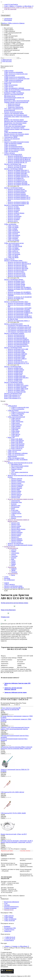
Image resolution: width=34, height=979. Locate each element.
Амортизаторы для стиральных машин (15, 115)
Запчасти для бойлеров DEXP (13, 154)
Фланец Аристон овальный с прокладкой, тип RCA (16, 842)
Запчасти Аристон (16, 478)
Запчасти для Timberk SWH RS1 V (18, 175)
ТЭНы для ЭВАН (13, 256)
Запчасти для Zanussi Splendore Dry (18, 195)
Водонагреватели (13, 548)
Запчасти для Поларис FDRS (16, 357)
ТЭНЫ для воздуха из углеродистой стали (16, 78)
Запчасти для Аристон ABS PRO (17, 267)
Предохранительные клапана (20, 466)
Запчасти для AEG (13, 206)
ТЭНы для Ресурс (13, 251)
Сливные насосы (16, 513)
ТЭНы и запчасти (9, 153)
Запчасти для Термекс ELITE (16, 286)
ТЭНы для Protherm (13, 244)
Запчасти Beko (15, 527)
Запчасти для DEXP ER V (15, 156)
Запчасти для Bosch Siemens (16, 213)
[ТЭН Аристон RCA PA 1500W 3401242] (8, 790)
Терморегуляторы (16, 469)
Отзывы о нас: (5, 617)
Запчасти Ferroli (16, 492)
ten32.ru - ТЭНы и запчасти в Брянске (13, 895)
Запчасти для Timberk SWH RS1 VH (18, 176)
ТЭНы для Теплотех (14, 252)
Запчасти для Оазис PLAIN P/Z (17, 165)
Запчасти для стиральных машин (14, 113)
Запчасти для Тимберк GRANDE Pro (19, 184)
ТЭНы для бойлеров (10, 224)
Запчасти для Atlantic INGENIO (17, 387)
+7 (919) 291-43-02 (6, 61)
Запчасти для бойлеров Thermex (13, 279)
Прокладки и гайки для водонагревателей (16, 100)
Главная (6, 583)
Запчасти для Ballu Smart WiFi (16, 376)
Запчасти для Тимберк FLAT (16, 180)
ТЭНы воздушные (9, 75)
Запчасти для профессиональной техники (16, 142)
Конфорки (7, 926)
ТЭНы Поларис (15, 428)
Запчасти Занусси (16, 494)
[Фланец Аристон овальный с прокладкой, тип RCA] (17, 840)
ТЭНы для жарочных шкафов (13, 143)
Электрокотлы (12, 567)
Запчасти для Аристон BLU (16, 271)
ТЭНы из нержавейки (17, 409)
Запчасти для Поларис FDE (16, 350)
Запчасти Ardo (15, 524)
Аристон (13, 549)
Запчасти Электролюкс (18, 481)
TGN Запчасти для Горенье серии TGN (19, 330)
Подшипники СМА (10, 928)
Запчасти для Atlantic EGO (15, 384)
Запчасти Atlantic (16, 491)
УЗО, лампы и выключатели (19, 472)
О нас (6, 903)
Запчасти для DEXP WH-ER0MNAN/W (19, 157)
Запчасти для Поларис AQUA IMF (18, 349)
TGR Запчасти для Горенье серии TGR (19, 331)
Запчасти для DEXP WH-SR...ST (17, 162)
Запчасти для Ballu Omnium (16, 369)
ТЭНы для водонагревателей (12, 81)
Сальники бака (15, 511)
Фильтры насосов (16, 516)
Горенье (13, 554)
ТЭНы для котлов (9, 920)
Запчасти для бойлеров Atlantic (13, 382)
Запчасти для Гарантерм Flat (16, 336)
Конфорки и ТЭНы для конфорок (14, 93)
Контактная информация (11, 902)
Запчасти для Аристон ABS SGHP (18, 268)
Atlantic (13, 561)
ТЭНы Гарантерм (16, 424)
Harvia (13, 575)
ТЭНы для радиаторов (11, 85)
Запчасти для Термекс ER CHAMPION (19, 287)
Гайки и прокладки (17, 467)
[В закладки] (11, 714)
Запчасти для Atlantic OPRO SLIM (18, 388)
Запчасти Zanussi (16, 542)
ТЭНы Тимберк (16, 426)
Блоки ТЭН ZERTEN (17, 440)
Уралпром (14, 572)
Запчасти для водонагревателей (13, 94)
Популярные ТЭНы (6, 912)
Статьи (6, 576)
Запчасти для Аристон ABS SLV (17, 270)
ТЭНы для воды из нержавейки (13, 72)
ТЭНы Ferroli (15, 432)
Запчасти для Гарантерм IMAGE (17, 338)
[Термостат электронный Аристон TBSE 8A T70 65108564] (8, 768)
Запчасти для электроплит (12, 138)
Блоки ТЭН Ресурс (16, 448)
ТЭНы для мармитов (10, 145)
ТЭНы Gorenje (15, 423)
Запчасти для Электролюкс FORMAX (19, 311)
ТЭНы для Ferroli (13, 233)
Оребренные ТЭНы (17, 415)
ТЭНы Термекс (15, 420)
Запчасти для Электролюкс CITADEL (19, 309)
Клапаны (14, 504)
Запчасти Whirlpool (16, 540)
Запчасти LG (15, 537)
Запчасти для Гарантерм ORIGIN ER (19, 341)
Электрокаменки (13, 573)
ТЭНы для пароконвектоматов (13, 146)
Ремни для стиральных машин (13, 124)
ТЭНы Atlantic (15, 431)
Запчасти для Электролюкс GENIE (18, 314)
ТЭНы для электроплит (11, 151)
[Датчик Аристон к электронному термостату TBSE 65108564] (17, 717)
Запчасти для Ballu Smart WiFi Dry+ (18, 377)
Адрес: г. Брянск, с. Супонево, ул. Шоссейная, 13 (18, 6)
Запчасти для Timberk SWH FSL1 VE (19, 172)
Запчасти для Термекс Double (16, 284)
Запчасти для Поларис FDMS (16, 352)
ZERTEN (14, 568)
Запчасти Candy (16, 530)
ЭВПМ (13, 570)
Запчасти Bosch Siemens (18, 529)
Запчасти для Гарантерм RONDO (18, 344)
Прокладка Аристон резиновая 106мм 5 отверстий (16, 748)
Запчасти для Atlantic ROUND (17, 392)
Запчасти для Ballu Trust (15, 381)
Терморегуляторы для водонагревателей (16, 102)
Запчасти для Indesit (13, 219)
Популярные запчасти (7, 923)
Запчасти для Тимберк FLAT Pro (17, 181)
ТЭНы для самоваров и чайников (14, 88)
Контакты (7, 578)
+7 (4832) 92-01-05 (6, 59)
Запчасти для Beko (13, 211)
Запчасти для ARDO (14, 208)
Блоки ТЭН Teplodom (17, 445)
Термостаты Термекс (14, 105)
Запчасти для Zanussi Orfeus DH (17, 191)
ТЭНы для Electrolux (14, 232)
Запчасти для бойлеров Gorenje (13, 324)
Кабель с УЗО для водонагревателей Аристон (14, 729)
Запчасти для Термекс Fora (16, 298)
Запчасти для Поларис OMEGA (17, 358)
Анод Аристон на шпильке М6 (10, 709)
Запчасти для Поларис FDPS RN (17, 354)
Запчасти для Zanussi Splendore (17, 194)
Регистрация (8, 20)
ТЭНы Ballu (14, 429)
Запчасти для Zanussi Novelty (16, 189)
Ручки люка (14, 510)
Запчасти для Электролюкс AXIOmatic (19, 303)
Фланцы (13, 474)
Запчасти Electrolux (17, 532)
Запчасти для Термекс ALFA (16, 281)
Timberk (13, 564)
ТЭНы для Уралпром (14, 254)
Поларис (13, 557)
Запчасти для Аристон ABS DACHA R (19, 263)
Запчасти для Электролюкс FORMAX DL (20, 312)
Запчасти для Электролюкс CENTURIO (19, 308)
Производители (9, 909)
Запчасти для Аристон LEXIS (16, 274)
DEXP (13, 565)
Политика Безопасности (11, 906)
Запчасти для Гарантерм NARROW (18, 339)
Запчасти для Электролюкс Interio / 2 (18, 320)
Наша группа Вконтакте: (8, 610)
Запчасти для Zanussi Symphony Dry (18, 202)
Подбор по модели (9, 546)
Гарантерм (14, 556)
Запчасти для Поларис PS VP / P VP (18, 363)
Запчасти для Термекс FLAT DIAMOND (20, 297)
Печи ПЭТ (7, 140)
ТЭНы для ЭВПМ (13, 257)
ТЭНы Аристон (16, 418)
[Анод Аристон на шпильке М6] (10, 708)
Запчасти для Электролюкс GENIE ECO (20, 316)
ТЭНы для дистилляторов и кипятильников (17, 89)
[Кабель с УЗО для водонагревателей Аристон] (15, 727)
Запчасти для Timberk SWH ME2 (17, 173)
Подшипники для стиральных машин (15, 123)
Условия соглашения (10, 908)
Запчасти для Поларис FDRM (16, 355)
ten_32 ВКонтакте (9, 580)
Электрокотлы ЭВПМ (10, 137)
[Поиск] (20, 58)
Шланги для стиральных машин (13, 135)
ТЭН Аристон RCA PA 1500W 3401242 (12, 792)
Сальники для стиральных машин (14, 127)
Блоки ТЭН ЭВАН (16, 439)
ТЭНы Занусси (15, 434)
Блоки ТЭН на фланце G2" (12, 396)
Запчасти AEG (15, 523)
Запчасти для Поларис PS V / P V (17, 362)
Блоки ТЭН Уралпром (17, 443)
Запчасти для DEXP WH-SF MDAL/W (19, 159)
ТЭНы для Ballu (12, 229)
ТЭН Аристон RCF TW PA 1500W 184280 (13, 813)
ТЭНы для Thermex (13, 240)
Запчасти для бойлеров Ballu (12, 366)
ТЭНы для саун (8, 86)
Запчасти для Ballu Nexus (15, 368)
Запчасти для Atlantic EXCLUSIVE (18, 385)
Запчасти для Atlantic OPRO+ (16, 390)
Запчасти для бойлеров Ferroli (13, 393)
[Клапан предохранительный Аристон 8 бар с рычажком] (17, 737)
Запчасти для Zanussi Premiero (16, 192)
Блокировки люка (16, 502)
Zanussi (13, 562)
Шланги (13, 518)
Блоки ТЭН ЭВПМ (17, 442)
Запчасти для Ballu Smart (15, 374)
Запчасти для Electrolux (14, 216)
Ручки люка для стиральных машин (14, 126)
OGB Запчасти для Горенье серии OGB (19, 327)
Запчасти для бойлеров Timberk (13, 168)
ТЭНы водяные (8, 70)
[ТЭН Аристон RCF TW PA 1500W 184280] (8, 811)
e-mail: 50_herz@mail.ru (11, 4)
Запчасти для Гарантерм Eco (16, 335)
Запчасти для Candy (13, 214)
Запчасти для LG (13, 221)
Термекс (13, 551)
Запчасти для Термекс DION (16, 282)
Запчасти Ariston (16, 526)
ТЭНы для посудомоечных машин (14, 149)
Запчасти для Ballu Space (15, 379)
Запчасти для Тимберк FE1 (16, 178)
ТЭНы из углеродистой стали (20, 407)
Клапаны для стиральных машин (14, 119)
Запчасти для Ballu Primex (15, 371)
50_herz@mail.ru (9, 940)
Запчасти (7, 461)
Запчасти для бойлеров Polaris (13, 347)
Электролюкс (15, 553)
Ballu (12, 559)
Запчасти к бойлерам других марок (15, 692)
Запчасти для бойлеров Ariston (13, 260)
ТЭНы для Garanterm (14, 235)
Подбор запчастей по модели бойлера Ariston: (14, 603)
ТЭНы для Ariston (13, 225)
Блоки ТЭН (7, 83)
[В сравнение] (13, 714)
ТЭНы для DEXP (13, 230)
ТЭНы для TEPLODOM (15, 246)
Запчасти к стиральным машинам (14, 205)
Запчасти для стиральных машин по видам (20, 499)
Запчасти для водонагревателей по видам (20, 462)
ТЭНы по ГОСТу (9, 259)
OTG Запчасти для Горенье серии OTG (19, 328)
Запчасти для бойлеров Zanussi (13, 187)
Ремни (13, 508)
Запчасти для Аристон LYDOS (17, 276)
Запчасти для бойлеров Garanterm (14, 333)
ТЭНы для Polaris (13, 238)
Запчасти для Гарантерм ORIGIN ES (18, 343)
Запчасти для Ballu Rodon (15, 373)
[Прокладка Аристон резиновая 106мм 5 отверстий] (16, 747)
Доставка (7, 905)
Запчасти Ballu (15, 489)
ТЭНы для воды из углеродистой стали (16, 74)
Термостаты (7, 931)
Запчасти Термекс (16, 480)
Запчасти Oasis (15, 497)
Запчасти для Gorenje (14, 218)
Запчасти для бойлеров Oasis (12, 164)
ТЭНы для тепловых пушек (12, 91)
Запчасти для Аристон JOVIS (16, 273)
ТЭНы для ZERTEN (14, 249)
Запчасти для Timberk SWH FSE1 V (18, 170)
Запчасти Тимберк (16, 486)
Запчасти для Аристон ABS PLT (17, 265)
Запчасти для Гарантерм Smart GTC (18, 346)
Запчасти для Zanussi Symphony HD (18, 203)
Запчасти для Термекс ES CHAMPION (19, 292)
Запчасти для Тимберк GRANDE (17, 183)
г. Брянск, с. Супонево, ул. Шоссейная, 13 (16, 946)
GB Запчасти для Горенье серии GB (18, 325)
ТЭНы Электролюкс (17, 421)
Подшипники (15, 507)
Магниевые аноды (9, 96)
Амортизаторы (15, 500)
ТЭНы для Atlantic (13, 227)
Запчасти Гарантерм (17, 485)
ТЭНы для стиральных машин (13, 132)
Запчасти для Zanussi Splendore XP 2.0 (19, 197)
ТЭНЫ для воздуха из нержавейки (14, 77)
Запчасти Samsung (16, 538)
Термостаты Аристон (14, 104)
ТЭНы (6, 404)
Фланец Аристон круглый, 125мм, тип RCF (14, 834)
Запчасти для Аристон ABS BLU (17, 262)
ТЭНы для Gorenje (13, 237)
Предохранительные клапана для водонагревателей (14, 98)
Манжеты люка (15, 505)
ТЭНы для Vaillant (13, 248)
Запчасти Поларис (16, 488)
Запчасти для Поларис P (15, 360)
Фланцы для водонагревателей (13, 112)
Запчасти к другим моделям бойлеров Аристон (13, 688)
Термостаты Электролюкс (15, 107)
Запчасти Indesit (16, 535)
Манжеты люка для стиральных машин (16, 121)
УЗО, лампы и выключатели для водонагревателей (13, 109)
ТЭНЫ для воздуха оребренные (13, 80)
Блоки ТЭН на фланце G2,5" (12, 398)
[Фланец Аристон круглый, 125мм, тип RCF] (8, 832)
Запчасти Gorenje (16, 483)
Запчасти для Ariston (14, 210)
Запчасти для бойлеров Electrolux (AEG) (16, 301)
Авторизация (8, 18)
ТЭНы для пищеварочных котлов (14, 148)
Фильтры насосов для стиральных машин (16, 134)
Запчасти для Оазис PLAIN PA (17, 167)
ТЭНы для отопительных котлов (14, 243)
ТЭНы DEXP (15, 436)
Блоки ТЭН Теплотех (17, 447)
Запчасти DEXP (16, 496)
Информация (4, 899)
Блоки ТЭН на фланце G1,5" (12, 395)
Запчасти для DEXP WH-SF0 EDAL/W (19, 161)
